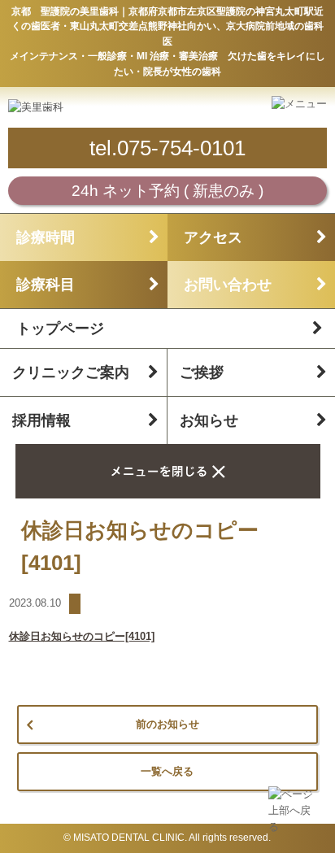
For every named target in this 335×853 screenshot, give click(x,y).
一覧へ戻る (167, 771)
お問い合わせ (228, 284)
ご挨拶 (202, 372)
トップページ (60, 328)
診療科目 (45, 284)
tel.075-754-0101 (167, 148)
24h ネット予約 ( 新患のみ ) (167, 190)
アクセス (213, 237)
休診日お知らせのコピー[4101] (81, 636)
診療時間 (45, 237)
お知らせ (209, 420)
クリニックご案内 (70, 372)
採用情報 (41, 420)
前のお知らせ (167, 724)
